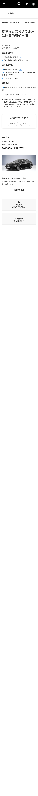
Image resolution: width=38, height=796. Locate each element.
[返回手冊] (5, 13)
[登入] (33, 4)
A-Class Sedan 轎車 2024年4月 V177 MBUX (16, 23)
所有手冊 (5, 23)
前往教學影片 (19, 190)
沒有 (24, 124)
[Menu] (4, 4)
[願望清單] (26, 4)
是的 (11, 124)
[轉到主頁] (19, 4)
